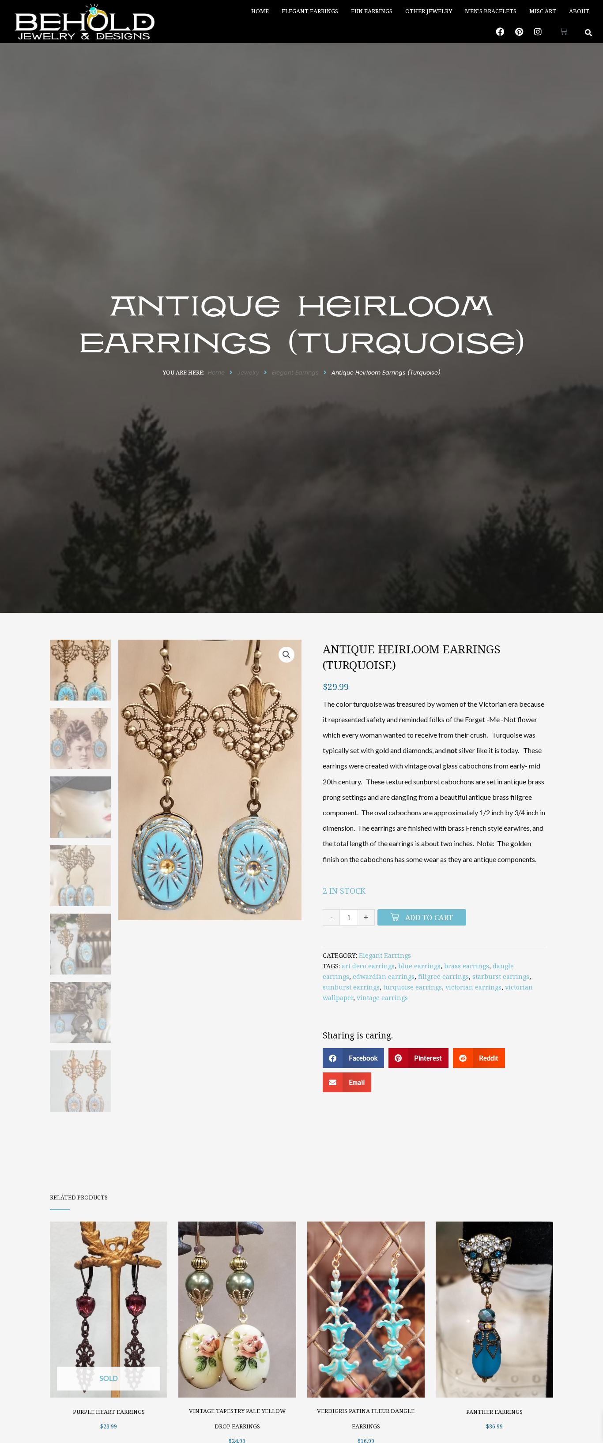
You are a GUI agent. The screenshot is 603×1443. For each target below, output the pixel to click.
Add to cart (429, 917)
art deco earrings (368, 966)
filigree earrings (443, 976)
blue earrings (419, 966)
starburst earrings (500, 976)
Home (260, 11)
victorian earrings (473, 987)
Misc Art (542, 11)
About (579, 11)
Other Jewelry (428, 11)
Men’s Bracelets (490, 11)
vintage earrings (382, 997)
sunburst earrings (351, 987)
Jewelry (248, 372)
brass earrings (466, 966)
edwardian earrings (384, 976)
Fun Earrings (371, 11)
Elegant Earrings (310, 11)
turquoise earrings (412, 987)
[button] (588, 32)
